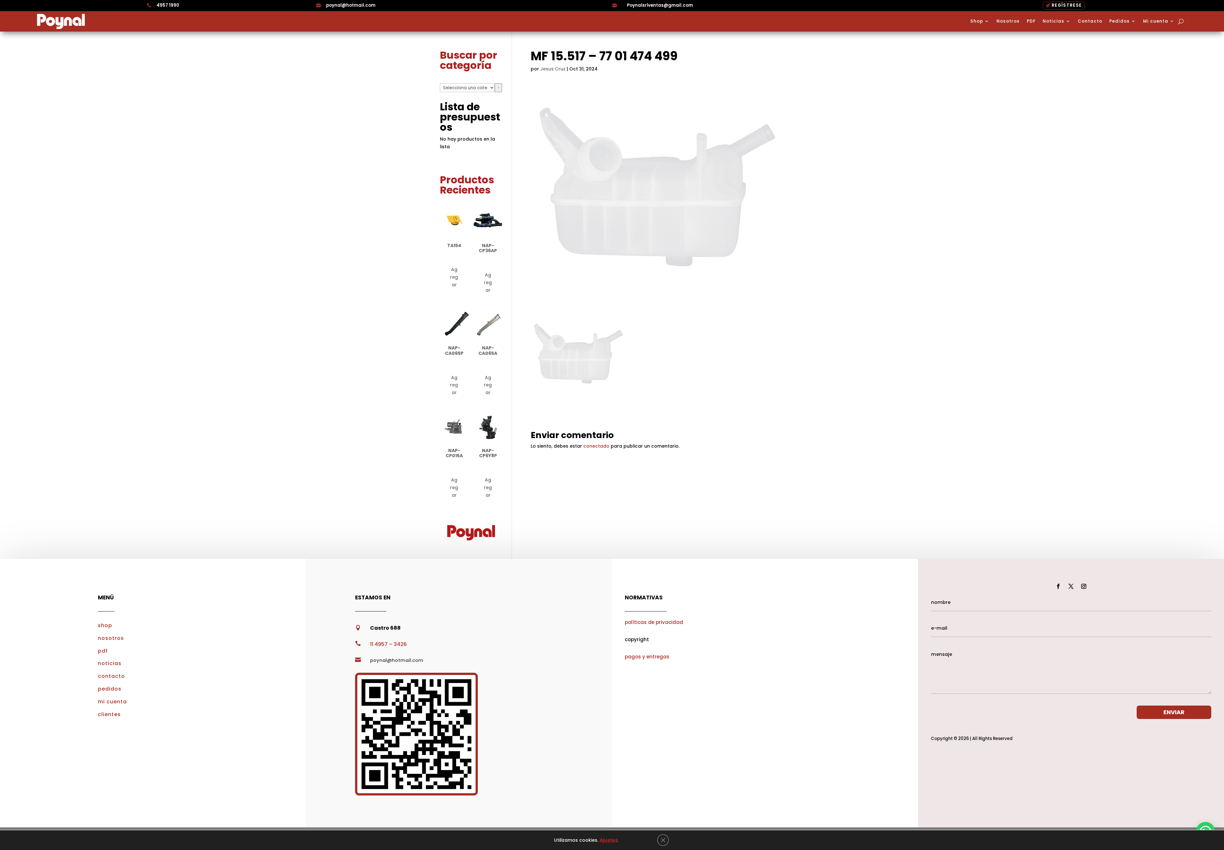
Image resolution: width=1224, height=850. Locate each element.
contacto (111, 676)
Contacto (1090, 21)
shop (105, 625)
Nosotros (1008, 21)
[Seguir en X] (1071, 586)
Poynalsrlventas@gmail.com (660, 5)
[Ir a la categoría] (498, 87)
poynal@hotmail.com (350, 5)
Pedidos (1119, 21)
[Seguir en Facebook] (1058, 586)
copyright (637, 639)
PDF (1031, 21)
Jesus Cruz (552, 69)
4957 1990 (168, 5)
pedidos (109, 688)
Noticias (1053, 21)
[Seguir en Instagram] (1084, 586)
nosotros (111, 638)
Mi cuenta (1155, 21)
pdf (103, 651)
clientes (109, 714)
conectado (596, 446)
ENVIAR (1173, 712)
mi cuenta (112, 701)
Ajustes (609, 840)
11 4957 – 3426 (388, 644)
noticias (109, 663)
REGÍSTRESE (1067, 5)
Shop (976, 21)
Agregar (454, 277)
